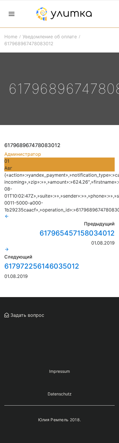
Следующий (18, 257)
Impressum (59, 371)
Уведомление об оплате (50, 36)
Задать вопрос (26, 315)
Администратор (22, 154)
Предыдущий (99, 224)
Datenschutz (60, 393)
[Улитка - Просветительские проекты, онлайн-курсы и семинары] (63, 14)
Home (10, 36)
